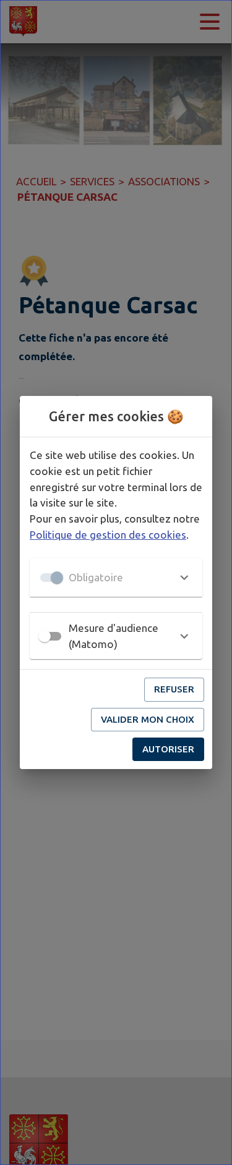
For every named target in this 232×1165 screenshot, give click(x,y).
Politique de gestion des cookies (108, 534)
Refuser (174, 689)
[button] (116, 577)
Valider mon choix (147, 719)
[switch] (44, 636)
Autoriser (168, 749)
